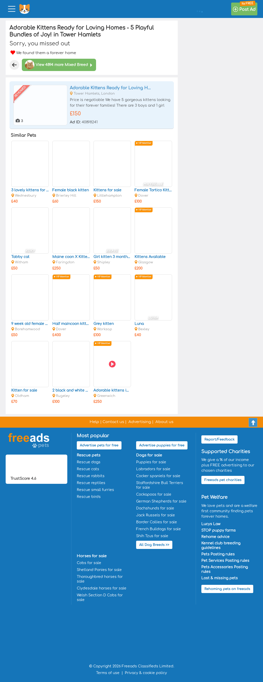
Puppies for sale (151, 462)
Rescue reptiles (91, 483)
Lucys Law (210, 524)
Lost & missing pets (219, 578)
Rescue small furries (95, 490)
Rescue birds (89, 497)
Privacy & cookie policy (146, 673)
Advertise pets (99, 445)
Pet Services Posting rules (225, 561)
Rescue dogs (88, 462)
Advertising (139, 422)
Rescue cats (88, 469)
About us (164, 422)
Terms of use (107, 673)
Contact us (113, 422)
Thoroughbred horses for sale (100, 579)
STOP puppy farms (218, 530)
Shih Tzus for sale (152, 536)
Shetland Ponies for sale (99, 570)
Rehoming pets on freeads (227, 589)
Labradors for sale (153, 469)
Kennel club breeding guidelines (220, 545)
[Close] (14, 65)
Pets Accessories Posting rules (224, 569)
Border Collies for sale (156, 522)
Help (94, 422)
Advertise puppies (161, 445)
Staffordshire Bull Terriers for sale (159, 485)
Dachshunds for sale (155, 508)
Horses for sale (92, 556)
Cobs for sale (89, 563)
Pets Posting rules (218, 554)
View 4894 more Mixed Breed (62, 65)
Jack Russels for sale (155, 515)
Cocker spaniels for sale (158, 476)
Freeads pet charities (222, 480)
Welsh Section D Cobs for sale (100, 597)
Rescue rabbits (91, 476)
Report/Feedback (219, 439)
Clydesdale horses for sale (101, 588)
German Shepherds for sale (161, 501)
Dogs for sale (149, 455)
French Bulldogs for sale (158, 529)
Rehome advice (215, 537)
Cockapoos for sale (153, 494)
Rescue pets (88, 455)
